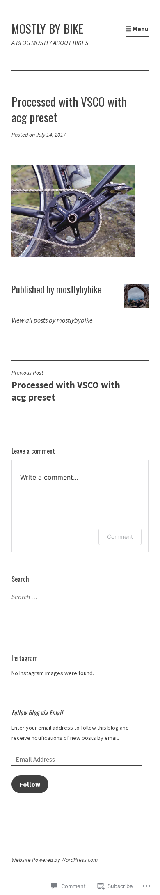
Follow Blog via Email (37, 712)
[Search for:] (49, 597)
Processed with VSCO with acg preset (65, 386)
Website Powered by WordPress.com (54, 859)
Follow (30, 784)
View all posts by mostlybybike (52, 320)
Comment (120, 536)
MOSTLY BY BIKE (47, 28)
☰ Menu (137, 29)
